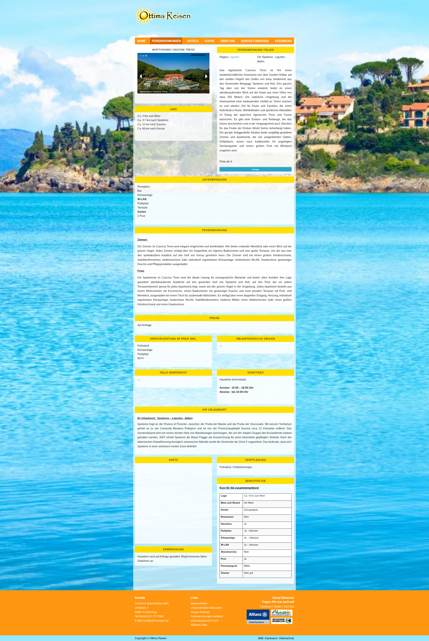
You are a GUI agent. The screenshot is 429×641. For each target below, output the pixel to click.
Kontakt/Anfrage (255, 41)
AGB (260, 638)
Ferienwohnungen (166, 41)
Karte (173, 459)
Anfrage (255, 169)
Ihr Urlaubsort (214, 409)
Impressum (271, 638)
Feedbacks (283, 41)
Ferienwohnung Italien (255, 49)
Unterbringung (214, 179)
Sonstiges (256, 372)
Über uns (227, 41)
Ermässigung (173, 549)
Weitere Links (199, 625)
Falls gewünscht (173, 372)
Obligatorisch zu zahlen (255, 338)
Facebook (266, 606)
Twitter (277, 606)
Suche (209, 41)
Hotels (192, 41)
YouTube (288, 606)
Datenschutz (286, 638)
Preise (214, 318)
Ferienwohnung (214, 230)
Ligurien (234, 57)
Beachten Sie (256, 480)
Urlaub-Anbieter (200, 612)
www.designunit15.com (204, 620)
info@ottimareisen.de (156, 620)
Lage (173, 109)
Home (141, 41)
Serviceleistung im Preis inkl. (173, 338)
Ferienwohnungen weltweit (207, 616)
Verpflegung (255, 459)
